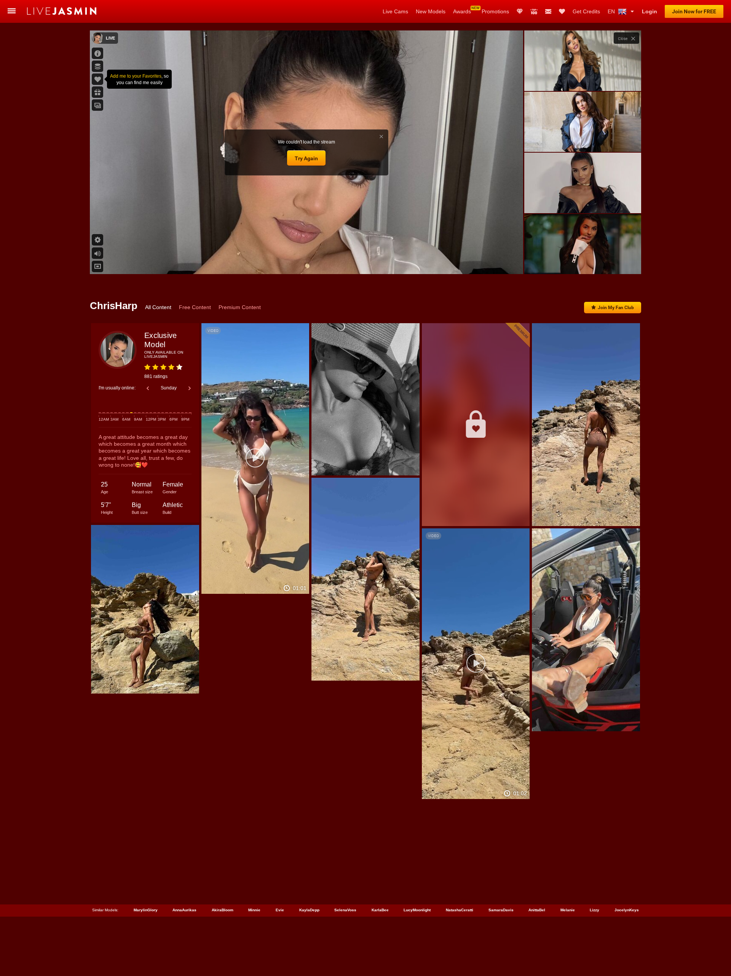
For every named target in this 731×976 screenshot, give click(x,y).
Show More (582, 261)
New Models (430, 11)
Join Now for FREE (694, 11)
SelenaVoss (345, 910)
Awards (462, 11)
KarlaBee (380, 910)
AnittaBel (536, 910)
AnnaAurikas (184, 910)
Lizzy (594, 910)
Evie (280, 910)
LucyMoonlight (417, 910)
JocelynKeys (626, 910)
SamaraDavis (501, 910)
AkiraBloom (222, 910)
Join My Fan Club (616, 307)
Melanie (567, 910)
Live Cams (395, 11)
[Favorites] (562, 11)
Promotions (495, 11)
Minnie (254, 910)
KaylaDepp (309, 910)
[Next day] (190, 388)
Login (649, 11)
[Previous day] (148, 388)
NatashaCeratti (459, 910)
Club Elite (520, 11)
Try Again (306, 158)
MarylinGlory (146, 910)
